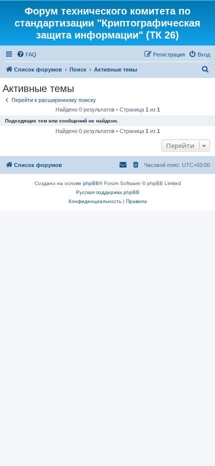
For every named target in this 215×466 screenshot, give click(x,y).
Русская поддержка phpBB (108, 192)
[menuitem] (26, 54)
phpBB (91, 183)
